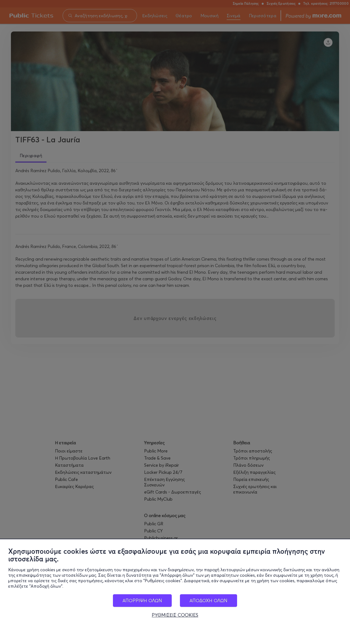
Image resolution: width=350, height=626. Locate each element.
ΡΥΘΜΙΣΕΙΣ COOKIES (175, 615)
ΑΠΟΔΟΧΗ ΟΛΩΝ (208, 600)
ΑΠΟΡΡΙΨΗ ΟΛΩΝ (142, 600)
